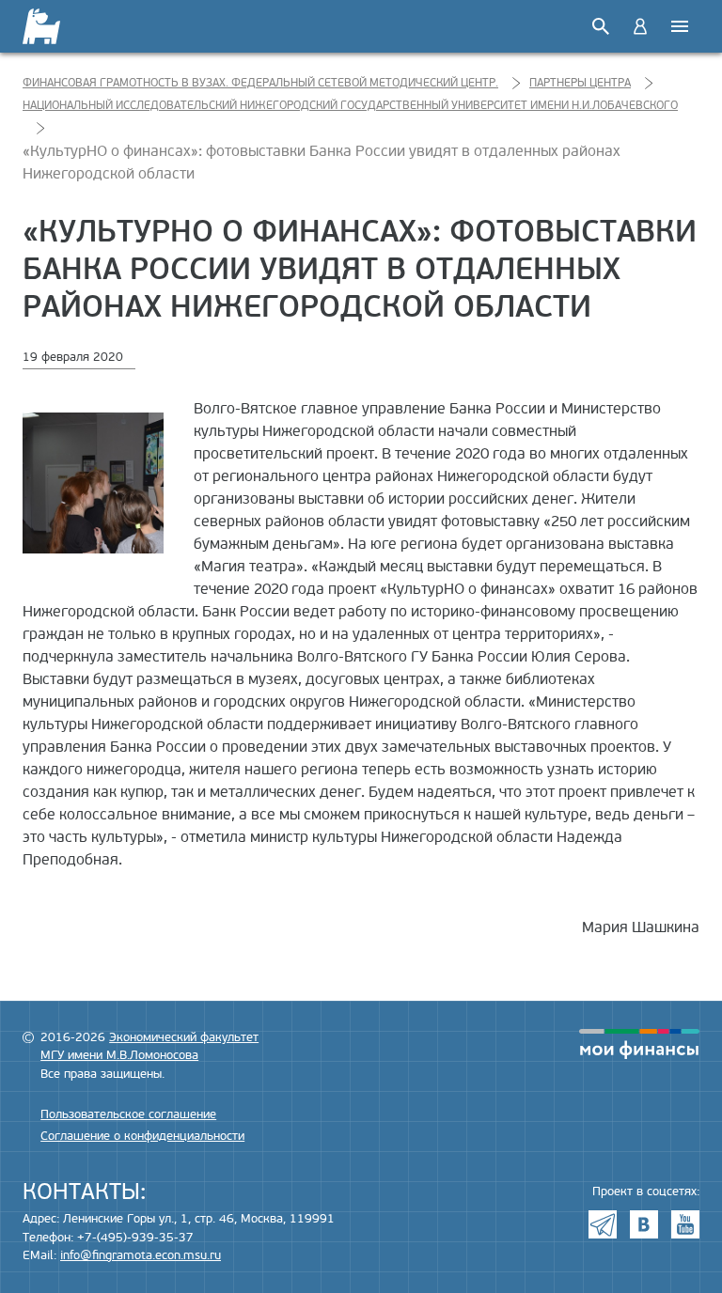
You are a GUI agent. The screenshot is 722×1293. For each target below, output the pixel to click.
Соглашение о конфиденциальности (142, 1136)
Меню (679, 26)
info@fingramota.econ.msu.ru (140, 1255)
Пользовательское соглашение (128, 1114)
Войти (640, 26)
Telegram (603, 1224)
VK (644, 1224)
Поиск (600, 26)
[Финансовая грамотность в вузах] (53, 26)
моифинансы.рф (639, 1044)
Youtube (685, 1224)
